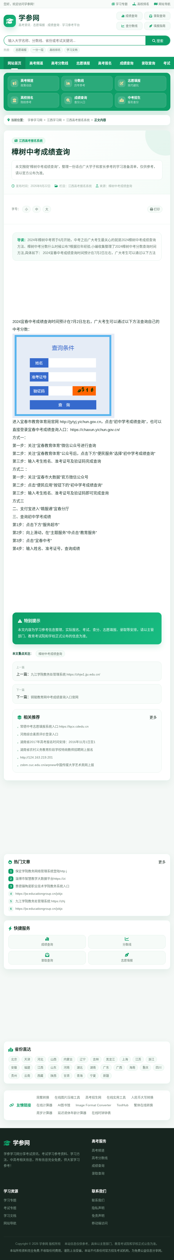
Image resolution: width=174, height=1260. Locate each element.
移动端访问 (100, 1223)
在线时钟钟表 (101, 1113)
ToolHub (122, 1105)
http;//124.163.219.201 (36, 757)
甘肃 (67, 1075)
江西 (40, 1067)
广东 (106, 1067)
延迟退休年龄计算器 (72, 1113)
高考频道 (36, 63)
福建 (27, 1067)
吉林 (96, 1059)
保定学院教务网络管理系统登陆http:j (41, 871)
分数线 (127, 944)
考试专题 (10, 1208)
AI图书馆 (64, 1105)
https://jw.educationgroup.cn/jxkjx (39, 893)
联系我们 (98, 1200)
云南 (27, 1075)
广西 (119, 1067)
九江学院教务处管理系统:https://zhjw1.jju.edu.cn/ (65, 674)
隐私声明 (98, 1208)
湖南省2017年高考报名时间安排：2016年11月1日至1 (57, 742)
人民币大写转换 (142, 1097)
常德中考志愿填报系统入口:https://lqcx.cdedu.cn (54, 726)
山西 (53, 1059)
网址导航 (164, 4)
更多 (153, 717)
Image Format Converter (93, 1105)
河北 (40, 1059)
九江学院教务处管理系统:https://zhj (40, 901)
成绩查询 (131, 16)
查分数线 (132, 26)
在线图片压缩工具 (67, 1097)
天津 (27, 1059)
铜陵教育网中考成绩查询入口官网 (54, 697)
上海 (125, 1059)
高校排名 (143, 4)
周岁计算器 (44, 1113)
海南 (132, 1067)
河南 (67, 1067)
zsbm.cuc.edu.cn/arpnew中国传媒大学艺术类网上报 (57, 765)
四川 (159, 1067)
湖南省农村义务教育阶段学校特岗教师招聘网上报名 (56, 749)
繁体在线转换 (143, 1105)
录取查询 (159, 16)
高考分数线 (59, 63)
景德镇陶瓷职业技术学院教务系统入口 (42, 886)
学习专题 (122, 4)
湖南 (93, 1067)
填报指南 (159, 26)
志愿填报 (21, 50)
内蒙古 (68, 1059)
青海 (80, 1075)
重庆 (145, 1067)
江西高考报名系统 (78, 120)
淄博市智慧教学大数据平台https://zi (40, 878)
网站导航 (10, 1223)
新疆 (106, 1075)
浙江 (151, 1059)
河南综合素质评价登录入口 (39, 734)
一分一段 (38, 50)
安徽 (14, 1067)
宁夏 (93, 1075)
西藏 (40, 1075)
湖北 (80, 1067)
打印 (156, 209)
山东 (53, 1067)
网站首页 (14, 63)
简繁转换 (42, 1097)
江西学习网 (54, 120)
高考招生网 (93, 1097)
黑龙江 (110, 1059)
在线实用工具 (116, 1097)
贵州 (14, 1075)
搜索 (159, 41)
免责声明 (98, 1215)
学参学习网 (35, 120)
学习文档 (72, 50)
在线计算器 (44, 1105)
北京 (14, 1059)
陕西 (53, 1075)
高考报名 (105, 63)
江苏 (138, 1059)
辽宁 (83, 1059)
